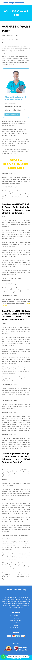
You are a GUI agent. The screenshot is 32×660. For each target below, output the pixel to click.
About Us (16, 618)
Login (16, 625)
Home (16, 615)
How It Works (16, 623)
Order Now (16, 627)
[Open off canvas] (29, 2)
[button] (12, 114)
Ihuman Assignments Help (13, 3)
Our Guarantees (16, 620)
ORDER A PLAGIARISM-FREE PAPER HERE (16, 164)
